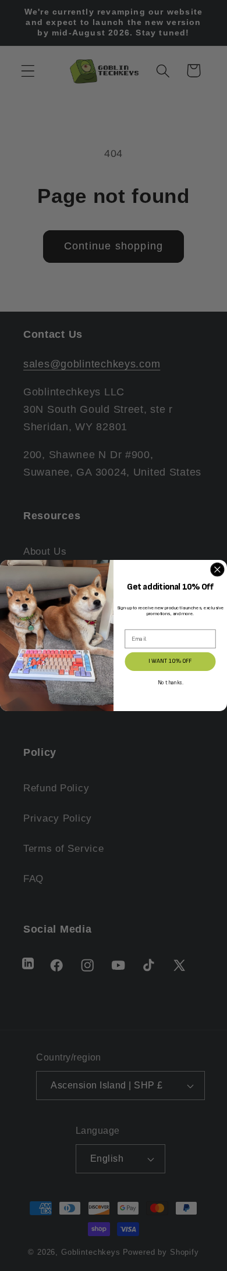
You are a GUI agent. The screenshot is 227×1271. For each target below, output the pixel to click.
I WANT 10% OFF (169, 661)
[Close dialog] (217, 569)
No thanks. (170, 683)
